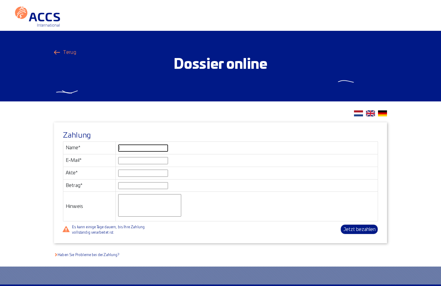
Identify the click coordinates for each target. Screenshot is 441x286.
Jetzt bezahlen (359, 229)
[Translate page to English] (370, 113)
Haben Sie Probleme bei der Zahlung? (88, 255)
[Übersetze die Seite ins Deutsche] (382, 113)
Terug (69, 52)
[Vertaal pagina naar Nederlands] (358, 113)
